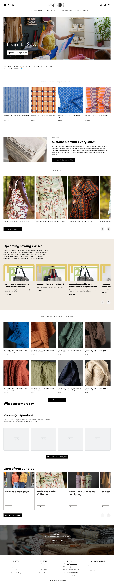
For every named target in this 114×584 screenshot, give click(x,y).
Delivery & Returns (16, 567)
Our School (43, 567)
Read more (9, 507)
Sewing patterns (67, 10)
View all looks (12, 229)
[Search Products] (101, 5)
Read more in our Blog (13, 515)
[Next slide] (109, 229)
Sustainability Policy (16, 573)
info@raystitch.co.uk (72, 564)
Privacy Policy (16, 570)
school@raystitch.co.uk (72, 567)
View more (57, 400)
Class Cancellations (43, 573)
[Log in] (105, 5)
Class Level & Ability (43, 570)
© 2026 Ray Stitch (52, 580)
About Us (43, 564)
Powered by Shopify (62, 580)
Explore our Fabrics (16, 53)
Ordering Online (16, 564)
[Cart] (109, 5)
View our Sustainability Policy (63, 160)
